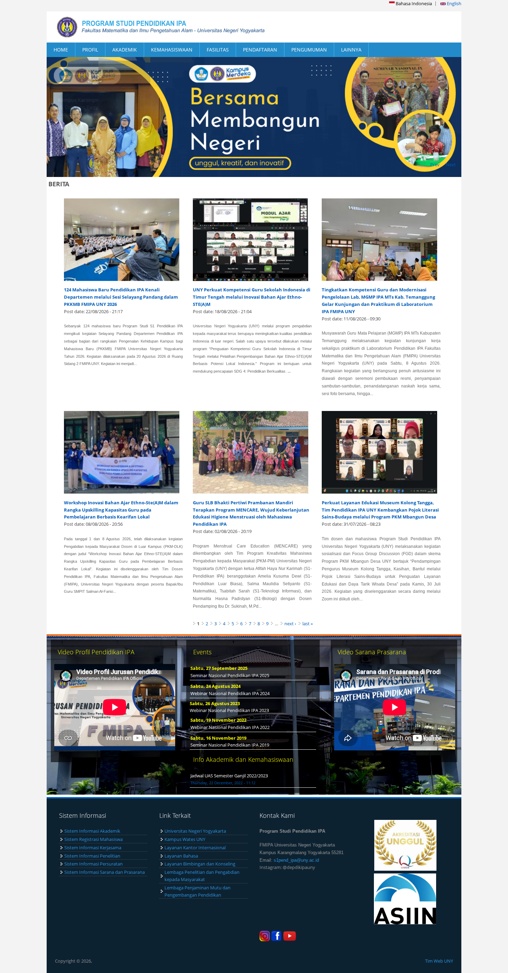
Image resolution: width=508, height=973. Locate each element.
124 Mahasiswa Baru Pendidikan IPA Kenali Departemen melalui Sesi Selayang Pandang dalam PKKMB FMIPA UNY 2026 (121, 297)
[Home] (150, 27)
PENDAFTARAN (260, 49)
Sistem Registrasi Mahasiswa (93, 839)
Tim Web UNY (439, 961)
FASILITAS (218, 49)
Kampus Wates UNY (184, 839)
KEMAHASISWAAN (171, 49)
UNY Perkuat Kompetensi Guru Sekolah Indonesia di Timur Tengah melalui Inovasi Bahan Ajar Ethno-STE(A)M (251, 297)
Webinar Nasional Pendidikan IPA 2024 (230, 693)
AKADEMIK (124, 49)
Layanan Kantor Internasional (195, 847)
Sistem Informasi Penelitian (92, 856)
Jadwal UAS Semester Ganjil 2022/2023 (229, 776)
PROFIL (90, 49)
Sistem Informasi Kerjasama (92, 847)
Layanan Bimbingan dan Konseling (199, 864)
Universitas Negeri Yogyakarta (195, 831)
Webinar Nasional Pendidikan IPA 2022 (230, 727)
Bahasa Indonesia (413, 3)
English (453, 3)
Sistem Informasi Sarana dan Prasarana (104, 872)
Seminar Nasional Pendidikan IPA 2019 (229, 745)
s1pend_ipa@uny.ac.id (296, 860)
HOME (61, 49)
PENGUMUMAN (309, 49)
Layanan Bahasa (181, 856)
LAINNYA (351, 49)
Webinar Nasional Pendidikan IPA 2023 (229, 710)
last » (307, 623)
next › (290, 623)
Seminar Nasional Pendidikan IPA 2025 (229, 675)
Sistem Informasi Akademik (92, 831)
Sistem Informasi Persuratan (93, 864)
